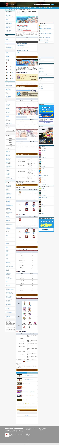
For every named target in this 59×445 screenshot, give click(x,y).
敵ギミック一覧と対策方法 (9, 296)
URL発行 (27, 403)
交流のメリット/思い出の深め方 (9, 224)
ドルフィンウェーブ (43, 150)
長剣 (7, 72)
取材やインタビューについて (29, 430)
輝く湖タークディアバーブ (9, 166)
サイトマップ (27, 436)
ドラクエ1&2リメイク (43, 195)
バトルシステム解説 (8, 208)
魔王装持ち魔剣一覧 (8, 56)
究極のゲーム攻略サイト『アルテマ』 (30, 428)
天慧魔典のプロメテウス (8, 158)
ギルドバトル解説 (8, 285)
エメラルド (7, 235)
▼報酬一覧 (18, 52)
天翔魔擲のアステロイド (8, 154)
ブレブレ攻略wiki (12, 4)
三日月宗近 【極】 (26, 211)
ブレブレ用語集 (7, 308)
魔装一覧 (7, 55)
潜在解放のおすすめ (41, 68)
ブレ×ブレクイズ (8, 31)
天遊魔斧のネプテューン (8, 162)
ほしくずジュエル (8, 250)
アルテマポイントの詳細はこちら (46, 122)
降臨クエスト (7, 269)
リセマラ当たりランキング (9, 23)
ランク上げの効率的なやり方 (9, 212)
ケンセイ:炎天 (29, 305)
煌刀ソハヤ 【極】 (34, 233)
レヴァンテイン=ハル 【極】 (27, 206)
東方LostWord (42, 182)
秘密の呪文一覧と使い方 (8, 27)
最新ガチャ (7, 39)
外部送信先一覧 (42, 430)
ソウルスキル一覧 (8, 104)
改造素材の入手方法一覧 (8, 262)
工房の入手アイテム (8, 274)
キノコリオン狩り (8, 277)
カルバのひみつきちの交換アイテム (10, 289)
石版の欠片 (7, 255)
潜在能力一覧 (7, 59)
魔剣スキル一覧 (7, 93)
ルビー (6, 232)
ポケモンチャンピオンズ (44, 190)
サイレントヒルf (43, 206)
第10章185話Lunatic (8, 170)
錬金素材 (7, 251)
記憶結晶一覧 (7, 116)
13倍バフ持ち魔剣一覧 (8, 96)
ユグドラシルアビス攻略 (8, 30)
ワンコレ (42, 177)
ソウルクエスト (7, 270)
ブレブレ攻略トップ (8, 12)
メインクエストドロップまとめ (9, 266)
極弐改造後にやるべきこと (9, 194)
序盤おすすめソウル (8, 108)
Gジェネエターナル (43, 157)
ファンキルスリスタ (43, 152)
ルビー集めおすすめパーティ (9, 292)
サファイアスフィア (43, 148)
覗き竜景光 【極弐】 (34, 238)
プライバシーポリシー (43, 429)
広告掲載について (28, 434)
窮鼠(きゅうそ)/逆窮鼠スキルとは (9, 293)
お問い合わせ (27, 435)
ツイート (20, 403)
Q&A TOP (40, 59)
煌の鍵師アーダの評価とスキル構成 (44, 40)
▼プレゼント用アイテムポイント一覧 (22, 50)
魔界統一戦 (7, 281)
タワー (6, 282)
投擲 (7, 78)
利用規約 (27, 433)
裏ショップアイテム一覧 (8, 300)
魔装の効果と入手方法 (8, 228)
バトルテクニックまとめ (8, 209)
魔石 (6, 239)
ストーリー (50, 7)
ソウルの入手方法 (8, 105)
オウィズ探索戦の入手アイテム (9, 278)
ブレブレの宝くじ (41, 67)
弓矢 (7, 75)
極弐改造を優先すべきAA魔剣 (9, 205)
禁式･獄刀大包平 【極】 (34, 206)
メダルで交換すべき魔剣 (8, 197)
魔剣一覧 (35, 7)
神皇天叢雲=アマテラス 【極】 (27, 233)
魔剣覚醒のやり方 (8, 220)
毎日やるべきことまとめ (8, 186)
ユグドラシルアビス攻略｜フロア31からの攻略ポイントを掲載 (46, 33)
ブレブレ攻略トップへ (28, 361)
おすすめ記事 (21, 372)
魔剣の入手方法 (7, 213)
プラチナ (7, 258)
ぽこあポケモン (43, 188)
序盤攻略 (29, 7)
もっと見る (46, 42)
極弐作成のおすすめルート (9, 193)
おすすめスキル (7, 97)
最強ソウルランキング (8, 15)
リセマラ (24, 7)
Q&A (6, 317)
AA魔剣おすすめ (7, 190)
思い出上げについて (41, 71)
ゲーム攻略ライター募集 (43, 428)
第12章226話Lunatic (8, 177)
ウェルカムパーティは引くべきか (9, 48)
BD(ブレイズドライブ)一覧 (9, 85)
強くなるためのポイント (8, 305)
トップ (8, 7)
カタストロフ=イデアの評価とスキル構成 (45, 37)
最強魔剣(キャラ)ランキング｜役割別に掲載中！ (45, 28)
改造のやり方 (7, 216)
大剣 (12, 72)
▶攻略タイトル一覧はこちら (46, 184)
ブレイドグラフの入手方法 (9, 123)
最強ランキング (19, 7)
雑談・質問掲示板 (8, 316)
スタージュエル (7, 254)
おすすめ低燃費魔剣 (8, 201)
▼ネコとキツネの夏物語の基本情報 (22, 43)
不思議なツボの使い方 (8, 273)
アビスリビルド (13, 7)
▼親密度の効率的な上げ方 (21, 45)
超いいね (7, 259)
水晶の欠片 (7, 247)
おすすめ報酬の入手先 (8, 297)
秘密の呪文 (45, 7)
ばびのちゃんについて (41, 72)
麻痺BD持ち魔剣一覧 (8, 89)
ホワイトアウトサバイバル (44, 175)
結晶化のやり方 (7, 119)
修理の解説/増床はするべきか (9, 301)
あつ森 (42, 204)
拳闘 (12, 78)
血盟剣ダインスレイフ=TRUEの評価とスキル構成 (24, 29)
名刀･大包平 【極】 (33, 211)
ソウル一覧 (40, 7)
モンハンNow (42, 168)
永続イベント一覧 (8, 127)
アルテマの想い (28, 429)
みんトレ (42, 159)
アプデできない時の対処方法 (9, 312)
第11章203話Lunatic (8, 173)
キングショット (43, 166)
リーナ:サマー (24, 305)
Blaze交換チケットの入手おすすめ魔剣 (23, 26)
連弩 (12, 75)
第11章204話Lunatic (8, 174)
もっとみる (45, 74)
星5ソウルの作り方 (8, 112)
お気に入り (34, 403)
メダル (6, 236)
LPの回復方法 (7, 227)
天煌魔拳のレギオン (8, 151)
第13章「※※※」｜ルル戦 (9, 178)
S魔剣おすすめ (7, 189)
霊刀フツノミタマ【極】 (27, 238)
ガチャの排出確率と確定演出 (9, 47)
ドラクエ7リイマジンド (44, 197)
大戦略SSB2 (42, 213)
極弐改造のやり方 (8, 217)
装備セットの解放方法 (8, 304)
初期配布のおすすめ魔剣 (8, 185)
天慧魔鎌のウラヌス (8, 159)
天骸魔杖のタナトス (8, 155)
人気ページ (32, 372)
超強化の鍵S (7, 243)
